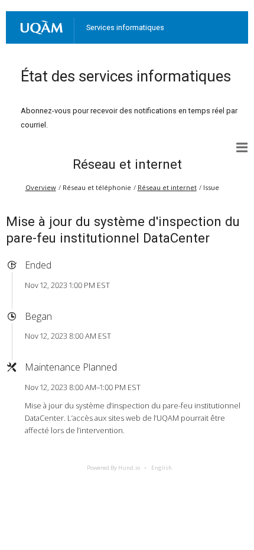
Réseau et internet (127, 164)
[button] (242, 147)
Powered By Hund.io (113, 468)
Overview (40, 187)
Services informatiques (125, 27)
